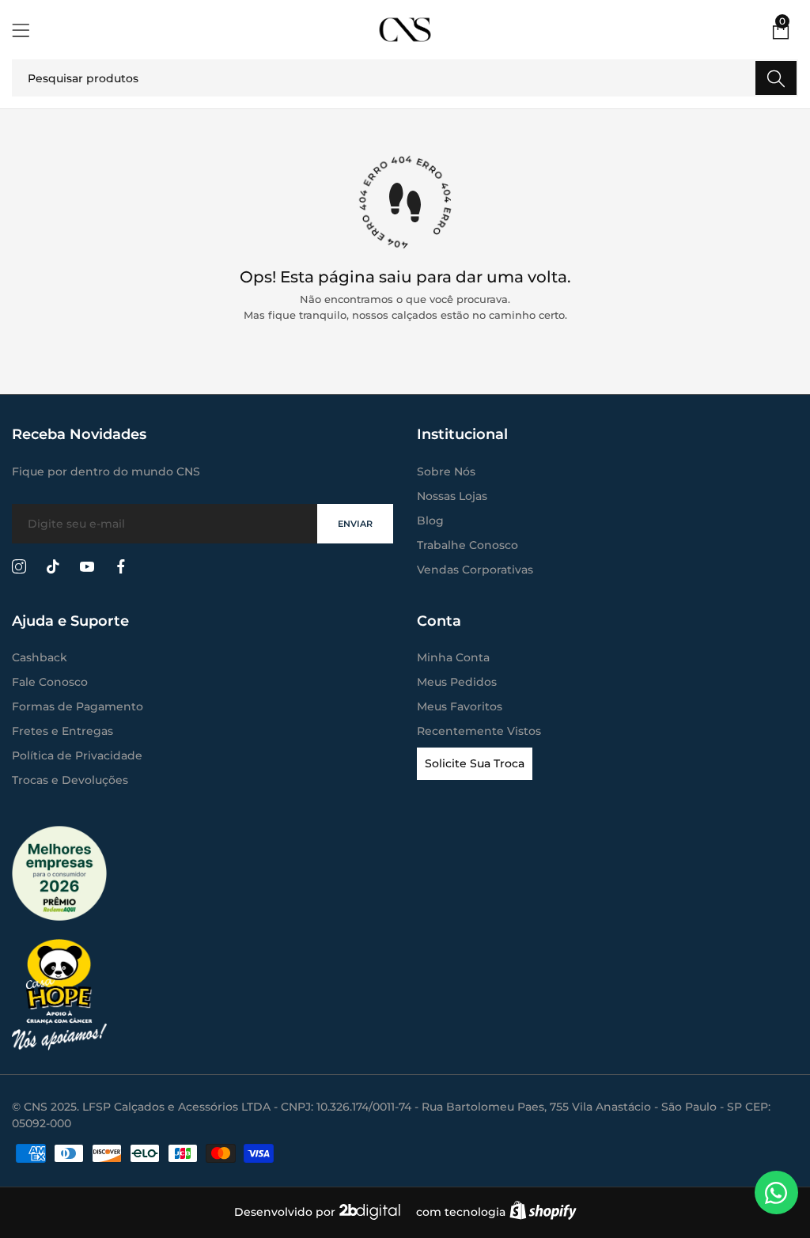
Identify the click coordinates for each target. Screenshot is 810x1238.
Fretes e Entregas (62, 731)
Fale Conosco (50, 682)
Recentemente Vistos (479, 731)
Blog (430, 520)
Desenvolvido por (286, 1212)
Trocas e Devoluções (70, 780)
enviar (355, 523)
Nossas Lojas (452, 496)
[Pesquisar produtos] (776, 78)
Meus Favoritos (459, 706)
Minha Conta (453, 657)
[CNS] (405, 30)
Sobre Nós (446, 471)
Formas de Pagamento (77, 706)
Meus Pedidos (457, 682)
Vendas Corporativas (475, 569)
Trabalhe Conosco (467, 545)
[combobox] (405, 78)
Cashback (39, 657)
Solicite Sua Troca (474, 763)
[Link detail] (19, 567)
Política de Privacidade (77, 755)
